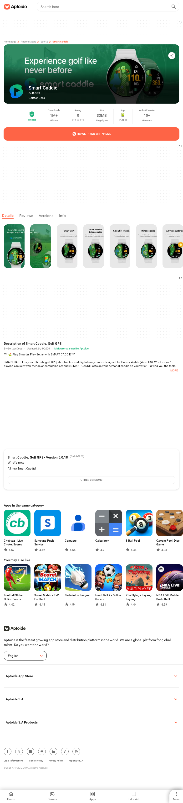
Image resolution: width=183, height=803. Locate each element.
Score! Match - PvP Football (46, 597)
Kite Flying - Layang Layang (139, 597)
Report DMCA (76, 760)
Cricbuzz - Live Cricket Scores (13, 542)
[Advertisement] (93, 27)
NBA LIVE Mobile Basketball (167, 597)
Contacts (70, 540)
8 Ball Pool (133, 540)
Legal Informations (13, 760)
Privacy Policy (56, 760)
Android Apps (28, 41)
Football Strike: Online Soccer (13, 597)
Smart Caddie (60, 41)
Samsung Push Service (44, 542)
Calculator (102, 540)
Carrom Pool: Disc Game (167, 542)
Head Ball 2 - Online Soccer (108, 597)
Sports (44, 41)
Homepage (10, 41)
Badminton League (77, 595)
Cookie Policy (36, 760)
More (174, 370)
